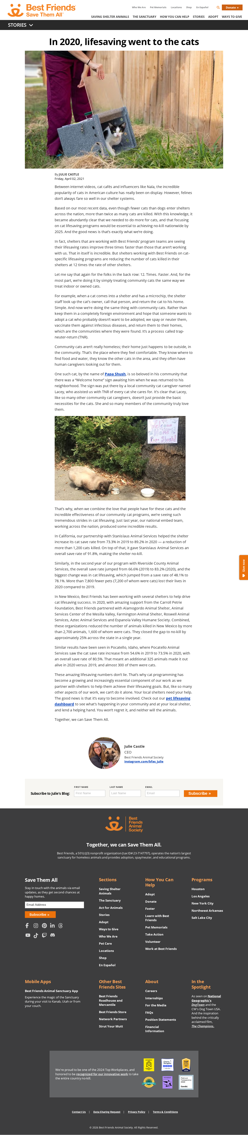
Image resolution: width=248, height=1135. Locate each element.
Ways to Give (108, 929)
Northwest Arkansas (207, 910)
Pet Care (105, 943)
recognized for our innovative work (102, 1074)
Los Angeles (201, 896)
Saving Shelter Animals (110, 17)
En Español (202, 7)
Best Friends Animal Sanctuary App (51, 991)
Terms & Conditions (165, 1112)
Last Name (116, 787)
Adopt (213, 17)
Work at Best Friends (161, 949)
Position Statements (160, 1019)
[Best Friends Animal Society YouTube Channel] (28, 936)
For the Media (155, 1005)
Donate (231, 7)
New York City (203, 903)
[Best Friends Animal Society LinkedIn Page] (53, 926)
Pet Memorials (158, 7)
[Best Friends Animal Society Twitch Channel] (45, 936)
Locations (176, 7)
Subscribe (197, 793)
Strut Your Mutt (111, 1026)
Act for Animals (111, 908)
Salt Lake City (202, 918)
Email (149, 787)
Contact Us (79, 1112)
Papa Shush (115, 373)
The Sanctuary (144, 17)
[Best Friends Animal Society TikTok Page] (37, 936)
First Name (81, 787)
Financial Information (154, 1029)
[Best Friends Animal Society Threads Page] (61, 926)
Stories (199, 17)
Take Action (154, 934)
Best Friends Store (112, 1012)
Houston (198, 889)
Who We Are (139, 7)
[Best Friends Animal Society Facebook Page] (28, 926)
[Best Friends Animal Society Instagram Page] (37, 926)
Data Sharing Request (106, 1112)
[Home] (41, 10)
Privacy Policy (136, 1112)
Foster (150, 908)
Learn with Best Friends (157, 918)
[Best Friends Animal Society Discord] (53, 936)
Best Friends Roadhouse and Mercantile (111, 1000)
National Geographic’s (206, 1000)
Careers (151, 991)
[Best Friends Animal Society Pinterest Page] (45, 926)
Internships (154, 998)
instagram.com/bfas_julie (143, 761)
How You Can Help (174, 17)
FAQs (149, 1012)
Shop (189, 7)
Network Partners (113, 1019)
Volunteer (152, 942)
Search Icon (221, 8)
